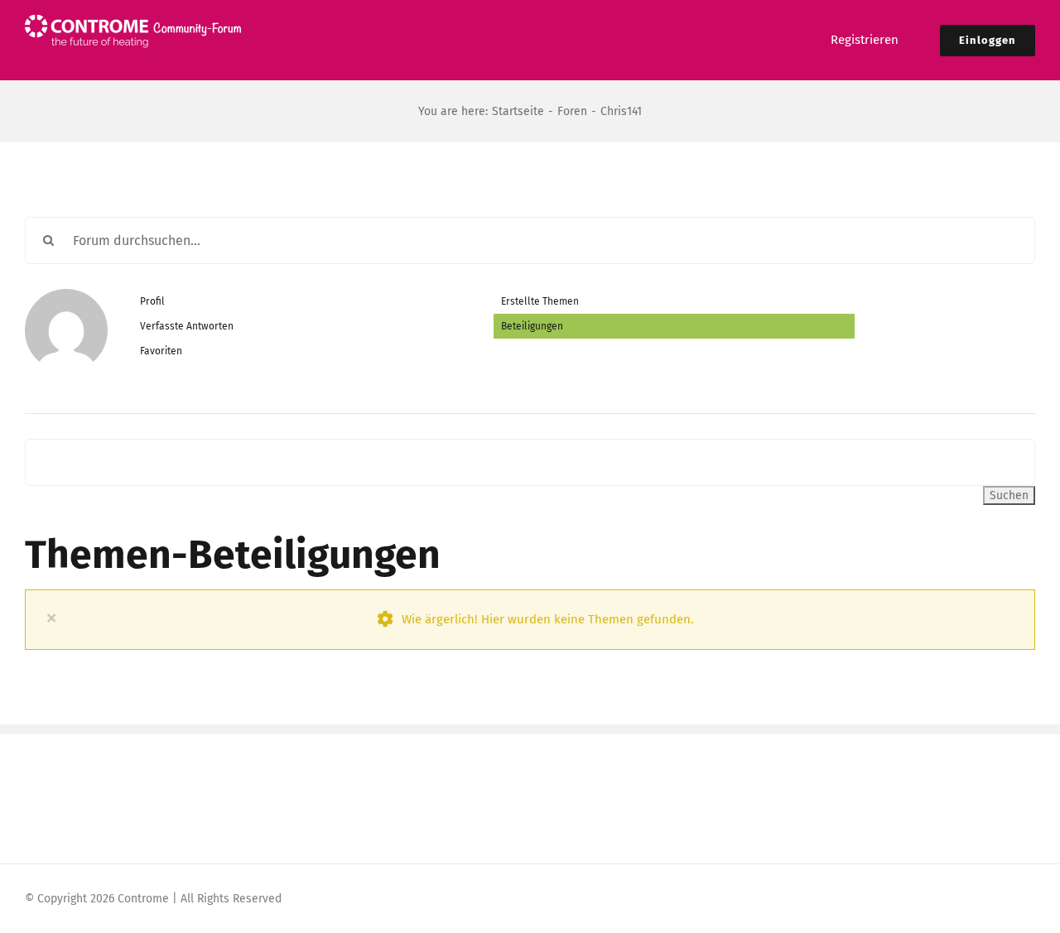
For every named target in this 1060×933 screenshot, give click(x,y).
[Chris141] (66, 296)
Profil (152, 301)
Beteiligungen (532, 326)
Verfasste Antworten (187, 326)
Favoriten (161, 351)
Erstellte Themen (540, 301)
